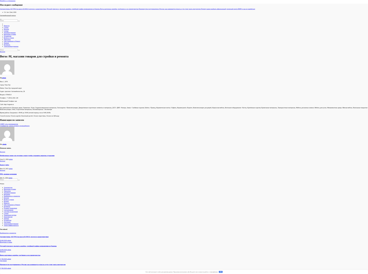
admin (4, 78)
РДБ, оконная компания (8, 174)
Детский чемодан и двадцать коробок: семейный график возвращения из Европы (28, 246)
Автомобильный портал (8, 15)
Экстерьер (7, 222)
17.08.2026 (3, 259)
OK (221, 272)
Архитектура (8, 187)
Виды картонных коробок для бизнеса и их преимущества (20, 255)
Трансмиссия (8, 217)
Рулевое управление (10, 208)
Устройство (7, 36)
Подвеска (7, 45)
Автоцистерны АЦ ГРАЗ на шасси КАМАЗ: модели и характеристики (24, 237)
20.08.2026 (3, 240)
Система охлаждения (11, 211)
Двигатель (7, 39)
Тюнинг (6, 43)
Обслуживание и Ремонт (12, 41)
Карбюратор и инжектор (12, 196)
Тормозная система (10, 215)
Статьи (6, 27)
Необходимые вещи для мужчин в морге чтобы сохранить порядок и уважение (27, 155)
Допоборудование (10, 32)
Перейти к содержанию (7, 1)
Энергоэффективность (11, 225)
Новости (6, 26)
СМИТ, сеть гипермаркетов (9, 124)
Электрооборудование (11, 46)
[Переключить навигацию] (1, 19)
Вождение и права (10, 34)
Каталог (6, 29)
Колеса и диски (9, 38)
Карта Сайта (4, 165)
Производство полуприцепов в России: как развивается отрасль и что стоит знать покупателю (33, 264)
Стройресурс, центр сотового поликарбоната (15, 126)
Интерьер (7, 194)
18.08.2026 (3, 250)
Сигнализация (8, 210)
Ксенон (6, 201)
